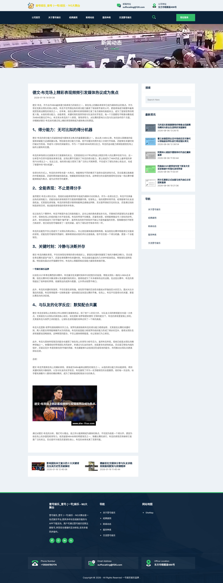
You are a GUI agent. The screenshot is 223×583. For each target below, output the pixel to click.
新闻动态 (90, 17)
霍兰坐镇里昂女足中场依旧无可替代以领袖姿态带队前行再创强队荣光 (174, 140)
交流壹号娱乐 (125, 17)
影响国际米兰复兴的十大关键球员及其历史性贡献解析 (63, 465)
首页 (106, 49)
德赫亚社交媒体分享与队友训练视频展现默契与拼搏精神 (116, 465)
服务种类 (106, 17)
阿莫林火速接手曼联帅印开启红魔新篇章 (174, 153)
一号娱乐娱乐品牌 (130, 577)
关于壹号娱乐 (54, 17)
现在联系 (184, 17)
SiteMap (149, 512)
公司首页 (36, 17)
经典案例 (73, 17)
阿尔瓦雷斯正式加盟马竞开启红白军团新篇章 (174, 181)
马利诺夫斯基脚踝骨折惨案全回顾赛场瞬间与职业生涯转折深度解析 (174, 126)
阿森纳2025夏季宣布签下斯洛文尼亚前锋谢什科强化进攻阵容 (174, 167)
